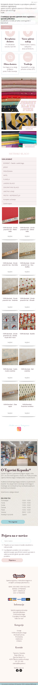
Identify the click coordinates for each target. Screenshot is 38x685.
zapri (35, 2)
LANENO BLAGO (9, 183)
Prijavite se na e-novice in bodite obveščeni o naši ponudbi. (18, 546)
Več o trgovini (13, 522)
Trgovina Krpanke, (19, 653)
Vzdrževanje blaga (19, 614)
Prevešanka (19, 637)
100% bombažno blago (19, 633)
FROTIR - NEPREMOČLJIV (11, 195)
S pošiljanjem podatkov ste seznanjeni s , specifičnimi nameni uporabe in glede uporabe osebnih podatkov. (19, 553)
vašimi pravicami (9, 554)
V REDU (6, 27)
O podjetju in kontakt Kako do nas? (19, 617)
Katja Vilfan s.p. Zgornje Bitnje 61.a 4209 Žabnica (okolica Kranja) (19, 657)
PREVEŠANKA (7, 171)
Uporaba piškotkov (19, 612)
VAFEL (5, 175)
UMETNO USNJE (8, 191)
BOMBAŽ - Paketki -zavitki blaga (13, 163)
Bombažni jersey (19, 635)
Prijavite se (12, 560)
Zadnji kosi (19, 639)
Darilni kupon (7, 204)
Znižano (19, 641)
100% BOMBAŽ (6, 159)
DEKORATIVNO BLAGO (11, 187)
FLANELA (6, 179)
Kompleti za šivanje (9, 199)
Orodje (19, 631)
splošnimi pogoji (9, 552)
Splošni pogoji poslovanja (19, 610)
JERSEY (5, 167)
